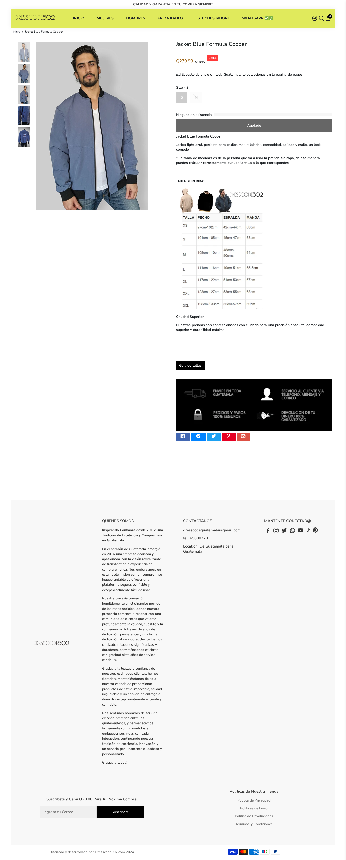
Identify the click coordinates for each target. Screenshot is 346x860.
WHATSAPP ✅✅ (257, 18)
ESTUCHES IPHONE (212, 18)
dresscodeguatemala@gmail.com (212, 530)
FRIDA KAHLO (170, 18)
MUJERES (105, 18)
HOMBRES (135, 18)
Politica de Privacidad (254, 800)
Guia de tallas (190, 365)
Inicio (16, 32)
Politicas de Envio (254, 808)
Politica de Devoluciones (254, 816)
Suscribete (120, 812)
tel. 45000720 (195, 538)
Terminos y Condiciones (254, 824)
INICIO (78, 18)
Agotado (254, 125)
